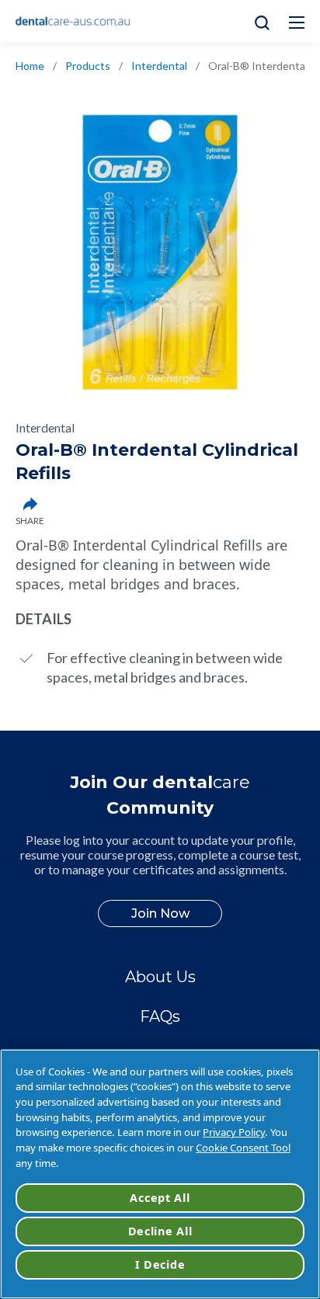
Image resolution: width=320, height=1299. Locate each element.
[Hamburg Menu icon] (296, 22)
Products (87, 65)
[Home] (73, 21)
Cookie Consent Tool (243, 1148)
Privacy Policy (234, 1132)
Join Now (160, 913)
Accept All (160, 1197)
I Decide (160, 1264)
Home (30, 65)
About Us (160, 976)
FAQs (160, 1016)
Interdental (159, 65)
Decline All (160, 1231)
